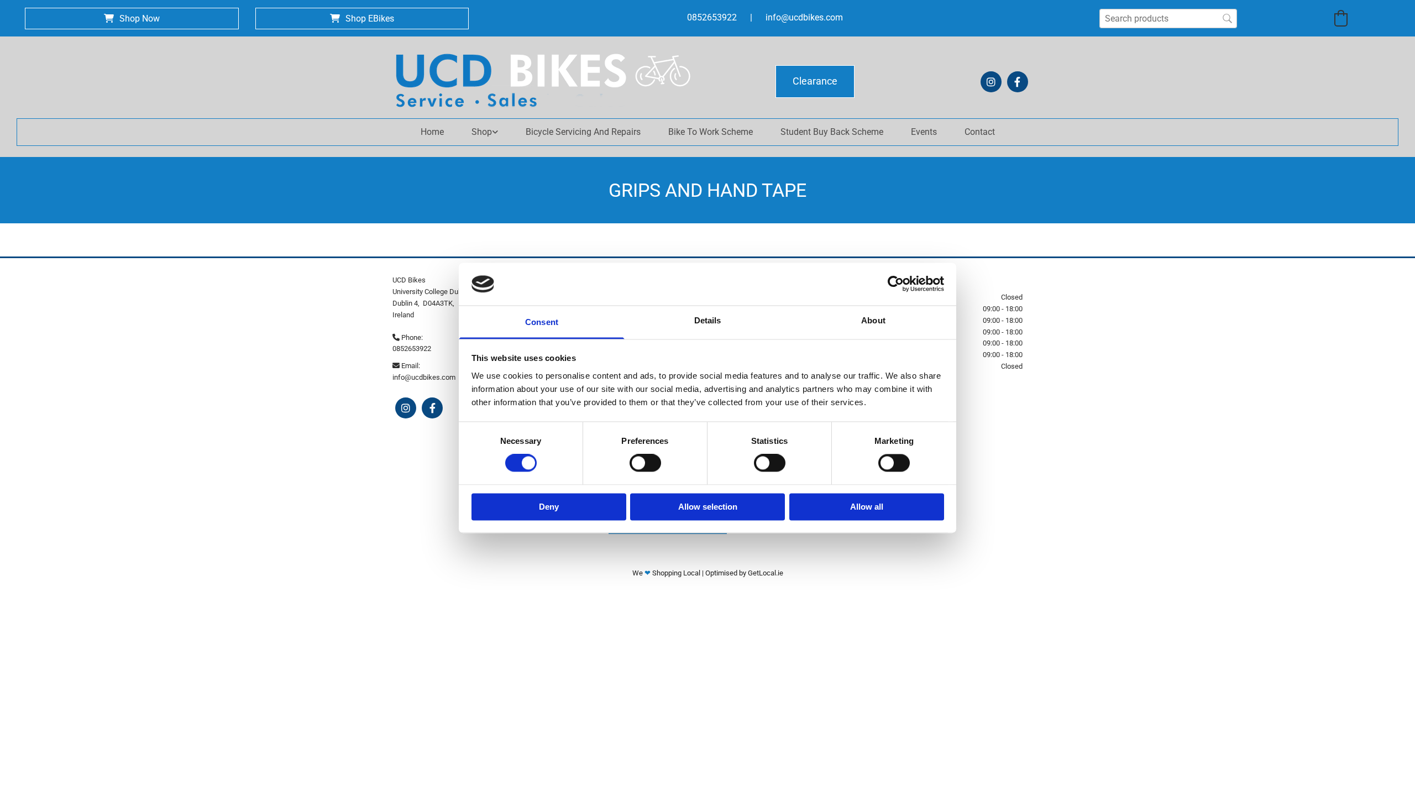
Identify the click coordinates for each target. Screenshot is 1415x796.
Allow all (866, 506)
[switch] (645, 463)
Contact (980, 132)
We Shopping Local (667, 573)
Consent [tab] (541, 322)
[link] (485, 132)
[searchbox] (1168, 18)
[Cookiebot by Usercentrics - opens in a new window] (895, 284)
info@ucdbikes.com (804, 17)
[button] (132, 18)
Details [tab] (707, 320)
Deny (549, 506)
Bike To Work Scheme (710, 132)
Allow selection (707, 506)
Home (432, 132)
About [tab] (873, 320)
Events (924, 132)
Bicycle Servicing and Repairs (583, 132)
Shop (481, 132)
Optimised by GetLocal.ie (744, 573)
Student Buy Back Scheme (831, 132)
